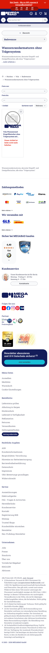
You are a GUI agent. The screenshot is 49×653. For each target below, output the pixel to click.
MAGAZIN (6, 566)
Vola (17, 76)
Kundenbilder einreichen (13, 526)
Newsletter (7, 530)
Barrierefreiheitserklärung (14, 463)
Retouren (6, 422)
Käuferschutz (8, 411)
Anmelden (6, 378)
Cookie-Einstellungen (11, 389)
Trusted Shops (8, 522)
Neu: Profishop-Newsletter (13, 534)
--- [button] (4, 91)
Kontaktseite (24, 283)
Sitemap (5, 519)
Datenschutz (7, 467)
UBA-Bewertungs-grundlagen (15, 474)
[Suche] (45, 20)
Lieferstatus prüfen (10, 403)
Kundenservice (8, 507)
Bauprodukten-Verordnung (14, 455)
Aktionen (6, 570)
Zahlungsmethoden (10, 430)
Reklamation (7, 418)
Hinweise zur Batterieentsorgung (17, 459)
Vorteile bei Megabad (11, 563)
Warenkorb (7, 385)
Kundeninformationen (12, 452)
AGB (4, 448)
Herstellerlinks (8, 503)
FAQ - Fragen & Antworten (14, 500)
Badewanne (26, 76)
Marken (10, 76)
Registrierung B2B (10, 515)
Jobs (4, 547)
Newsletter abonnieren (21, 354)
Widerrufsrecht (9, 478)
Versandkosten (9, 426)
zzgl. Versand (28, 578)
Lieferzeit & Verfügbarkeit (13, 414)
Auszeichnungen (9, 492)
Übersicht (26, 33)
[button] (21, 111)
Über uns (6, 559)
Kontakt (5, 511)
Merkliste (6, 382)
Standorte (6, 555)
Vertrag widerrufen (10, 434)
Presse (5, 551)
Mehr (21, 606)
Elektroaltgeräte (9, 496)
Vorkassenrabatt (24, 26)
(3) (37, 355)
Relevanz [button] (39, 106)
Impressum (7, 471)
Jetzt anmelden (24, 362)
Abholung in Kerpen (11, 407)
